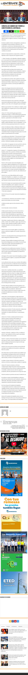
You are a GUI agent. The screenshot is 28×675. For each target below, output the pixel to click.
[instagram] (18, 621)
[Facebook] (6, 31)
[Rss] (10, 621)
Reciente (3, 626)
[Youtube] (15, 621)
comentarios (14, 626)
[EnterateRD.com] (14, 4)
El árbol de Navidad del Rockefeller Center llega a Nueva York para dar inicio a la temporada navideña (17, 656)
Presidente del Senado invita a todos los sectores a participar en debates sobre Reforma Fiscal (18, 426)
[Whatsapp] (16, 31)
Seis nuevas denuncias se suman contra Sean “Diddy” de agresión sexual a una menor (10, 422)
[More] (21, 31)
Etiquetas (20, 626)
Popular (8, 626)
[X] (11, 31)
